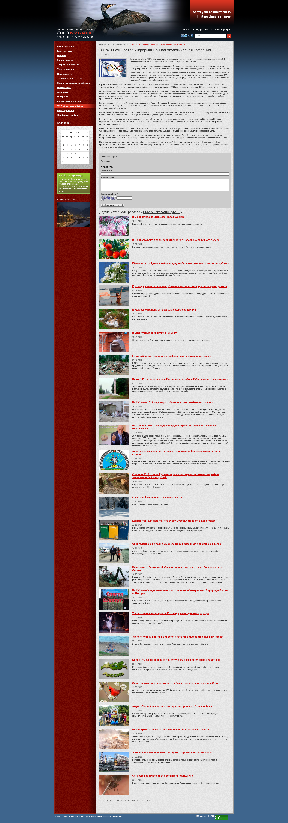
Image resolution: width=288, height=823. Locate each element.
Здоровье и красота (68, 65)
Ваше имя (106, 171)
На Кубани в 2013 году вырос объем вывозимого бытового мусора (173, 402)
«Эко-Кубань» (75, 33)
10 (133, 800)
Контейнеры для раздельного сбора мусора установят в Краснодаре (174, 521)
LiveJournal (189, 35)
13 (148, 800)
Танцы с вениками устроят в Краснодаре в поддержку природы (170, 613)
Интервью (62, 96)
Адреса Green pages (218, 29)
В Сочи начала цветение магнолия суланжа (158, 217)
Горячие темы (64, 51)
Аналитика (63, 92)
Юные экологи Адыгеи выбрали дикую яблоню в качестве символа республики (180, 263)
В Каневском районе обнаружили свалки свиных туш (164, 309)
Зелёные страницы (71, 175)
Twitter (185, 35)
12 (143, 800)
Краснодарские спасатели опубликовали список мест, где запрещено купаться (179, 286)
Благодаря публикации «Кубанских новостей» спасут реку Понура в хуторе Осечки (177, 568)
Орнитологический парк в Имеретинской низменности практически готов (176, 544)
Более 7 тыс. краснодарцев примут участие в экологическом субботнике (176, 660)
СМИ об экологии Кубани (119, 45)
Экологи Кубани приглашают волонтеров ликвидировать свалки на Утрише (178, 636)
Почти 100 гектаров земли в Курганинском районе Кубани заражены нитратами (180, 379)
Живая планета (65, 60)
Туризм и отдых (65, 69)
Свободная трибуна (67, 115)
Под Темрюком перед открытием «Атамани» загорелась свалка (170, 729)
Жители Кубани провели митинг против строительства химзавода (172, 752)
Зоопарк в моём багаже (69, 78)
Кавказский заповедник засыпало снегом (157, 497)
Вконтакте (192, 35)
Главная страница (66, 46)
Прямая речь (64, 87)
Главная (102, 45)
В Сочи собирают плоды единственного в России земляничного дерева (175, 240)
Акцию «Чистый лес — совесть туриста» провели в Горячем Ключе (172, 706)
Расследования (65, 110)
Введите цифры (109, 194)
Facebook (182, 35)
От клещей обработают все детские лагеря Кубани (162, 775)
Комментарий (108, 177)
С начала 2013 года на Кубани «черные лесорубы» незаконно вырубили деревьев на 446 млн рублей (175, 476)
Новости (61, 55)
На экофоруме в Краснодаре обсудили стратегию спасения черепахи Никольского (174, 427)
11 (138, 800)
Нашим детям (64, 74)
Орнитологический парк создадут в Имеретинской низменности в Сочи (175, 683)
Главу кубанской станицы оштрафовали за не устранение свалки (171, 356)
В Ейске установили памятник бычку (154, 333)
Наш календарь (193, 29)
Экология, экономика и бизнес (73, 83)
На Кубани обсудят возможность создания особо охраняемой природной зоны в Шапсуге (180, 592)
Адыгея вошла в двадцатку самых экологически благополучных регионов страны (177, 452)
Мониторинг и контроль (70, 101)
